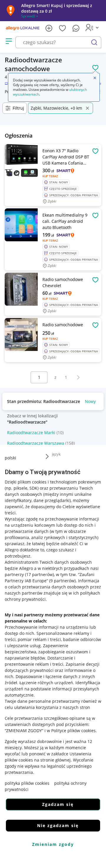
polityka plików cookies (27, 783)
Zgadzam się (58, 804)
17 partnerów (39, 574)
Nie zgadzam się (58, 825)
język (56, 454)
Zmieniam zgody (53, 844)
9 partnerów (62, 580)
